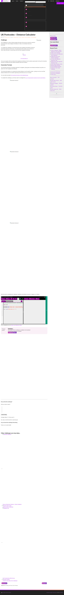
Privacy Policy (54, 592)
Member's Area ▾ (60, 3)
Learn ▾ (13, 1)
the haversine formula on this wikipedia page (19, 75)
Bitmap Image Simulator (55, 65)
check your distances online (16, 325)
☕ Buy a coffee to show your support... (6, 592)
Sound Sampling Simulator (56, 66)
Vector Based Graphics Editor (56, 64)
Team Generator (4, 583)
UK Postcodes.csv (24, 58)
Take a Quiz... (53, 74)
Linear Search (11, 585)
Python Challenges (27, 37)
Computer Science (16, 37)
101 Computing (61, 592)
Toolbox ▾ (21, 1)
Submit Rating (4, 414)
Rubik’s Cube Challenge (55, 52)
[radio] (24, 407)
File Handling (6, 585)
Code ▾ (17, 1)
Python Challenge (15, 585)
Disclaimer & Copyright (49, 592)
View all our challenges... (55, 73)
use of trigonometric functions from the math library (35, 77)
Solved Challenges (33, 37)
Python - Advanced (21, 37)
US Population (44, 583)
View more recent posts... (56, 71)
